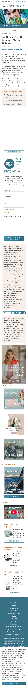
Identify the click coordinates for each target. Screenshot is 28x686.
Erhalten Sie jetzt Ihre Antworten (14, 239)
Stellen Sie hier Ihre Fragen (12, 216)
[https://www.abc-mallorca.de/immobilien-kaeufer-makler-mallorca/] (14, 424)
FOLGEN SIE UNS (14, 593)
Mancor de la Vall (14, 73)
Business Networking (14, 632)
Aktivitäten (14, 611)
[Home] (14, 5)
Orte (14, 600)
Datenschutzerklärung (11, 303)
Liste (5, 49)
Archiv (9, 33)
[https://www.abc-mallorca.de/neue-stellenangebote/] (14, 449)
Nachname (8, 197)
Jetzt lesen (14, 497)
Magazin (14, 616)
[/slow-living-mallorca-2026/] (14, 480)
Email (6, 203)
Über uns (14, 619)
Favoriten (12, 49)
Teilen (19, 49)
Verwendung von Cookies (10, 679)
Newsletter (14, 624)
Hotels (14, 605)
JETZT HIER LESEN (14, 541)
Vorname (7, 190)
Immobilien (14, 603)
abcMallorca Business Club (14, 635)
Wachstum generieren (14, 629)
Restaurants (14, 608)
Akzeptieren (14, 683)
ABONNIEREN (14, 566)
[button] (5, 212)
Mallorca (4, 33)
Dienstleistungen (14, 613)
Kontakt (14, 621)
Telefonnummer (9, 210)
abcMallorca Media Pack (14, 627)
